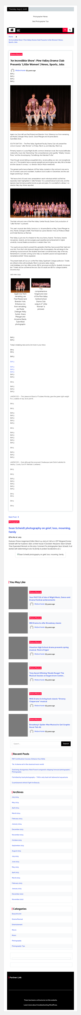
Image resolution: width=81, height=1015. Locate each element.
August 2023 (16, 851)
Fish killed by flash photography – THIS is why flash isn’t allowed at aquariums (40, 777)
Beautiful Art (16, 914)
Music (14, 935)
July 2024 (15, 797)
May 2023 (15, 867)
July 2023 (15, 856)
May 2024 (15, 802)
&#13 (12, 362)
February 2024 (17, 818)
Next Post (13, 517)
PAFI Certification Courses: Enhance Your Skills (28, 759)
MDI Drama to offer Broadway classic (45, 623)
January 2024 (17, 824)
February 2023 (17, 883)
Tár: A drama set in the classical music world (28, 764)
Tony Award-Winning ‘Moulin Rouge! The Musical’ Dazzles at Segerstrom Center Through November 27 (46, 674)
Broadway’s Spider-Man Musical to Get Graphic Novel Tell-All (49, 726)
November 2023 (17, 835)
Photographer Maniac (40, 16)
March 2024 (16, 813)
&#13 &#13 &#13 (12, 369)
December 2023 (17, 829)
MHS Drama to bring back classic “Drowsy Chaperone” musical (47, 700)
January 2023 (16, 888)
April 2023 (15, 872)
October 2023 (17, 840)
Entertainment (17, 924)
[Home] (12, 30)
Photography (14, 522)
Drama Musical (16, 54)
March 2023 (16, 878)
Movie (14, 930)
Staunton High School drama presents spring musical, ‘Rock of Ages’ (49, 648)
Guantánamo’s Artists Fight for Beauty (26, 783)
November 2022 (17, 899)
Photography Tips (18, 946)
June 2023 (15, 862)
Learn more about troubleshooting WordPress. (40, 1005)
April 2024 (15, 808)
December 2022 (17, 894)
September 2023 (18, 845)
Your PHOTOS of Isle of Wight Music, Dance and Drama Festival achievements (49, 598)
